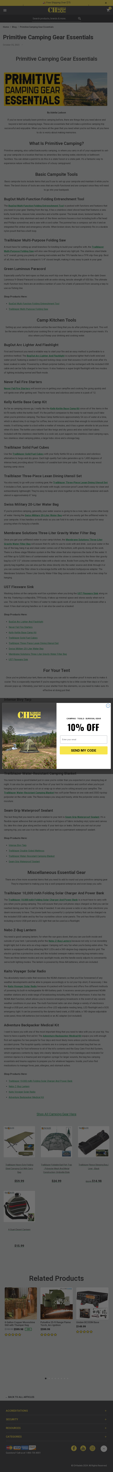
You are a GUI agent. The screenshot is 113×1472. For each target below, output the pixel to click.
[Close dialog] (108, 706)
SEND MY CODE (83, 750)
